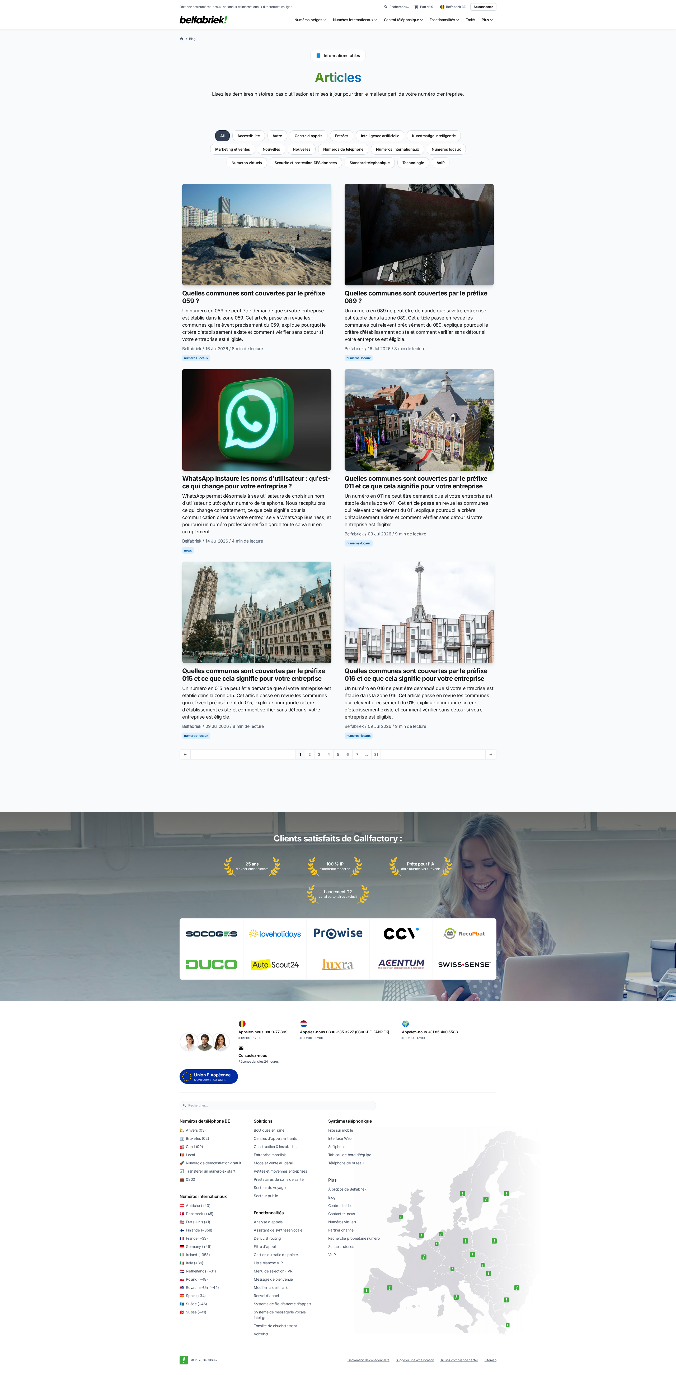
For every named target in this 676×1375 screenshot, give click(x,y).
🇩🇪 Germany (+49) (196, 1246)
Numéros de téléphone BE (205, 1121)
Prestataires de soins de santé (279, 1179)
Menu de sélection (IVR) (274, 1271)
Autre (277, 135)
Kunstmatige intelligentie (434, 135)
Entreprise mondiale (270, 1154)
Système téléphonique (350, 1121)
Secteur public (266, 1195)
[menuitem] (310, 20)
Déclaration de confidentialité (368, 1360)
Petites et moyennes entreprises (280, 1171)
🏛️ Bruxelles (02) (194, 1138)
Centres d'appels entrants (275, 1138)
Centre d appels (308, 135)
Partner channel (341, 1230)
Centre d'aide (339, 1205)
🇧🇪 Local (187, 1154)
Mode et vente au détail (273, 1163)
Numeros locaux (446, 149)
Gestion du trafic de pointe (276, 1254)
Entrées (341, 135)
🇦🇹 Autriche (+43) (195, 1205)
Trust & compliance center (459, 1360)
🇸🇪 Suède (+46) (193, 1304)
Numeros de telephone (343, 149)
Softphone (336, 1146)
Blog (192, 39)
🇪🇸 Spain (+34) (193, 1295)
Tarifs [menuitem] (470, 19)
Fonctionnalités (269, 1212)
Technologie (413, 162)
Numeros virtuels (247, 162)
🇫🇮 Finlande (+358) (196, 1230)
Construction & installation (275, 1146)
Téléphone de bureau (346, 1163)
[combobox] (280, 1105)
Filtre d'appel (264, 1246)
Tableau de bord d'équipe (349, 1154)
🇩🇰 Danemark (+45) (196, 1213)
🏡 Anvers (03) (193, 1130)
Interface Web (340, 1138)
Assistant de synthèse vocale (278, 1230)
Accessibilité (248, 135)
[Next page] (490, 754)
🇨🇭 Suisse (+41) (193, 1312)
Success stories (341, 1246)
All (222, 135)
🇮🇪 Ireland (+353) (195, 1254)
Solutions (263, 1121)
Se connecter (483, 7)
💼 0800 (187, 1179)
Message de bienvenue (273, 1279)
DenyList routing (267, 1238)
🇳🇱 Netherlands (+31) (198, 1271)
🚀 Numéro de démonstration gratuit (210, 1163)
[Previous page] (185, 754)
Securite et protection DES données (306, 162)
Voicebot (261, 1334)
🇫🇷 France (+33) (194, 1238)
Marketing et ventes (232, 149)
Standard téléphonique (370, 162)
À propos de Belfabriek (347, 1189)
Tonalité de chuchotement (275, 1325)
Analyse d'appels (268, 1222)
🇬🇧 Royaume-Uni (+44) (199, 1287)
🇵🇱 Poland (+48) (194, 1279)
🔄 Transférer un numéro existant (208, 1171)
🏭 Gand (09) (191, 1146)
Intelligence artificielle (380, 135)
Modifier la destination (272, 1287)
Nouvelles (271, 149)
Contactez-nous (341, 1213)
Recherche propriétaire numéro (354, 1238)
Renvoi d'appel (266, 1295)
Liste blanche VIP (268, 1263)
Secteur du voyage (269, 1187)
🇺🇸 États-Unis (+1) (195, 1222)
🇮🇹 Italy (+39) (191, 1263)
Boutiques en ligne (269, 1130)
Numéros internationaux (203, 1196)
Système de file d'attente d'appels (282, 1304)
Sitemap (490, 1360)
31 (376, 754)
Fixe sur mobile (340, 1130)
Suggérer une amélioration (415, 1360)
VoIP (441, 162)
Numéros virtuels (342, 1222)
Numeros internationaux (397, 149)
